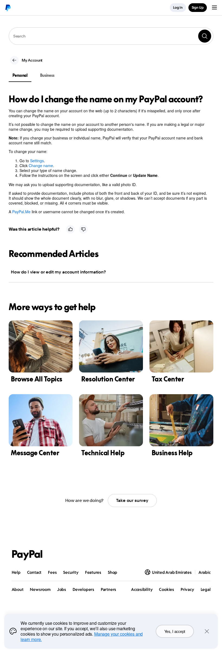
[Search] (204, 36)
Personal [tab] (20, 75)
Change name (41, 165)
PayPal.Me (21, 211)
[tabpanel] (108, 154)
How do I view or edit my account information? (58, 272)
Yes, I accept (174, 631)
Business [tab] (47, 75)
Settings (37, 160)
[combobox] (111, 36)
